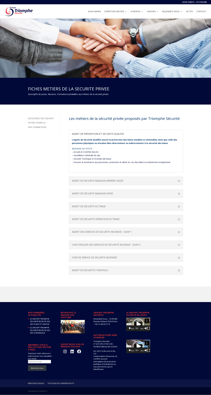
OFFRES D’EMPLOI (37, 122)
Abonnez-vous (37, 368)
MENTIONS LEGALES (36, 383)
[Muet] (145, 328)
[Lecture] (129, 328)
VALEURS (151, 11)
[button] (138, 324)
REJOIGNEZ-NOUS (171, 11)
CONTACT (201, 11)
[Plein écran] (148, 328)
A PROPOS (135, 11)
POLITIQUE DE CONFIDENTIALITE (61, 383)
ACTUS (189, 11)
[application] (138, 324)
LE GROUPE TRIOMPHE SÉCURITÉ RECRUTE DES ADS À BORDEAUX (40, 330)
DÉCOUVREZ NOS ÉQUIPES (41, 118)
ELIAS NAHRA (94, 11)
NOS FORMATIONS (37, 127)
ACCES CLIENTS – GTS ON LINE (194, 2)
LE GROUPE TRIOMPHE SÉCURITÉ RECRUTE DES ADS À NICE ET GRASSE (40, 321)
